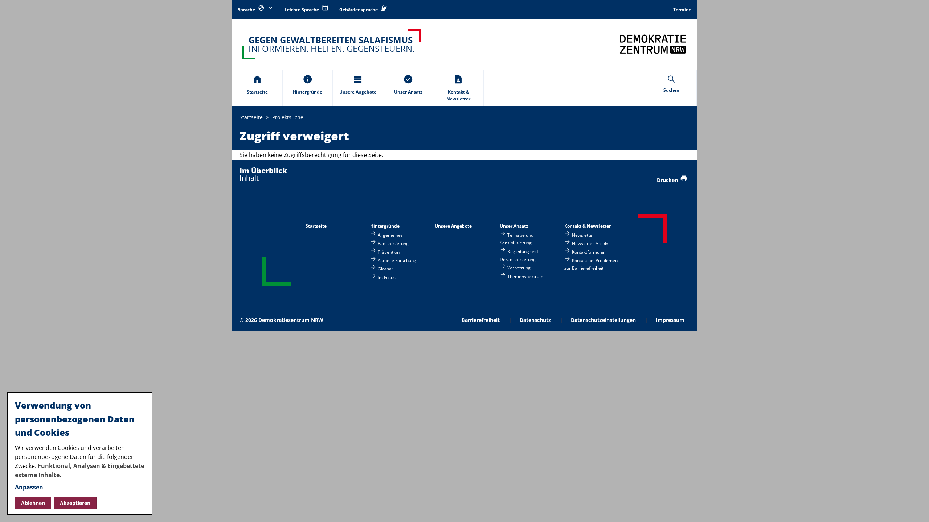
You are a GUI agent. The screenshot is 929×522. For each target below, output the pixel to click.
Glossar (385, 269)
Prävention (389, 252)
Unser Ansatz (514, 226)
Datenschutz (535, 319)
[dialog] (79, 453)
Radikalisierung (393, 243)
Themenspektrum (525, 276)
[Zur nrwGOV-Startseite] (653, 44)
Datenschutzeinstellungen (603, 319)
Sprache (247, 9)
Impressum (670, 319)
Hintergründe (385, 226)
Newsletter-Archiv (590, 243)
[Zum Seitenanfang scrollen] (915, 508)
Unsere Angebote (453, 226)
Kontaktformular (588, 252)
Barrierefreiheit (481, 319)
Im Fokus (387, 277)
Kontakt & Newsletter (587, 226)
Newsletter (583, 235)
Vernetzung (519, 268)
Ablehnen (33, 503)
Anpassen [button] (29, 487)
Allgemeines (390, 235)
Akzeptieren (75, 503)
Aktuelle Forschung (397, 260)
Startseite (316, 226)
